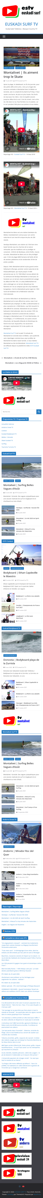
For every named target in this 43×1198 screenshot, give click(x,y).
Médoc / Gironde (9, 68)
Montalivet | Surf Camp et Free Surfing (26, 808)
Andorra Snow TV (7, 427)
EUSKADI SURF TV (21, 24)
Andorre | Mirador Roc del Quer (18, 852)
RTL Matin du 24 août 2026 (11, 983)
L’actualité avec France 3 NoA (16, 998)
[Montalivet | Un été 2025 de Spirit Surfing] (8, 521)
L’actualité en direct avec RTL (16, 938)
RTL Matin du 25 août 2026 (11, 974)
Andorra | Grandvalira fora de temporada (26, 895)
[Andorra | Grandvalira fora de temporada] (8, 897)
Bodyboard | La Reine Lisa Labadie (28, 596)
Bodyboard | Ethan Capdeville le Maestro (20, 574)
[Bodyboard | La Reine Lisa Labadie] (8, 597)
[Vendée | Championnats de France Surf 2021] (8, 608)
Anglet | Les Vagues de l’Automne (13, 925)
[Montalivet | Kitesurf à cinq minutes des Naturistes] (8, 531)
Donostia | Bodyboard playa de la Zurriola (21, 661)
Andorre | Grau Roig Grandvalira (27, 874)
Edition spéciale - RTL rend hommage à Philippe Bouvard (21, 986)
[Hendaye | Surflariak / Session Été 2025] (8, 510)
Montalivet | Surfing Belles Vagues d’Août (18, 486)
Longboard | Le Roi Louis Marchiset (24, 617)
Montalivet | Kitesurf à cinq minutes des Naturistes (25, 530)
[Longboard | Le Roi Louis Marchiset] (8, 618)
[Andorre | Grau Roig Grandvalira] (8, 875)
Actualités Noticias (8, 424)
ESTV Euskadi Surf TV (21, 81)
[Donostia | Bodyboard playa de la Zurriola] (21, 642)
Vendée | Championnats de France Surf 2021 (28, 606)
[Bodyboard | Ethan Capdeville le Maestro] (21, 555)
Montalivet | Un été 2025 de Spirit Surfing (27, 519)
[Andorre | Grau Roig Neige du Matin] (8, 886)
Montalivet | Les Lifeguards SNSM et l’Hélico (22, 363)
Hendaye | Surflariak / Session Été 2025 (27, 509)
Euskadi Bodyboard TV (9, 434)
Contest (4, 431)
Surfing (4, 444)
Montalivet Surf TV (20, 208)
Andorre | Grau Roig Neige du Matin (26, 885)
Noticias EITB (10, 931)
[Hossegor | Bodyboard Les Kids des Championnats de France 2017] (8, 705)
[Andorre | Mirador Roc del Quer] (21, 833)
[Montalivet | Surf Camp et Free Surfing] (8, 810)
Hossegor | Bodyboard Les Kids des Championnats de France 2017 (27, 704)
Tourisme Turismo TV (9, 447)
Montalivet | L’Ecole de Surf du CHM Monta (20, 358)
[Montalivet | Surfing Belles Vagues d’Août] (21, 467)
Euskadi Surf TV (19, 154)
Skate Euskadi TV (20, 68)
